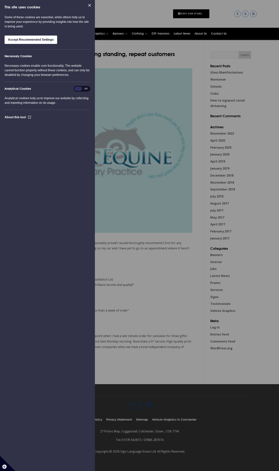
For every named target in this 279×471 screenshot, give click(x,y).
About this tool (16, 117)
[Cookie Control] (7, 463)
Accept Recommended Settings (31, 39)
